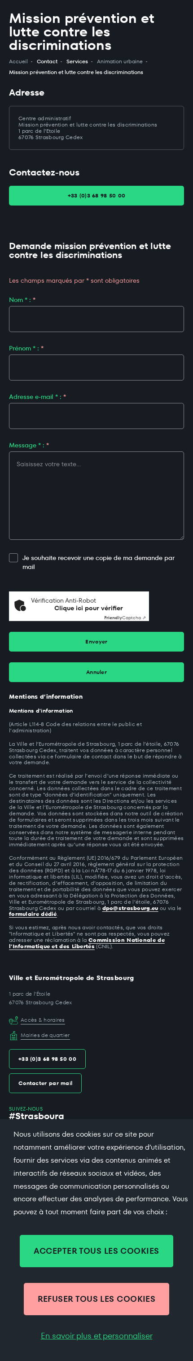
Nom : (22, 300)
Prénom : (26, 348)
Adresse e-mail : (37, 397)
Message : (29, 445)
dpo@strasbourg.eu (130, 908)
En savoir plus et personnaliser (97, 1336)
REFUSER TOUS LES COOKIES (97, 1298)
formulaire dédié (33, 914)
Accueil (18, 61)
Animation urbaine (120, 61)
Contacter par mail (45, 1083)
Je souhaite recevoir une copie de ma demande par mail (98, 562)
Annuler (96, 672)
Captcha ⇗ (125, 617)
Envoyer (96, 641)
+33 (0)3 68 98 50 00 (97, 195)
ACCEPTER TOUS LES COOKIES (96, 1250)
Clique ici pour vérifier (88, 608)
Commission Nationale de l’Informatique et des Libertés (87, 943)
